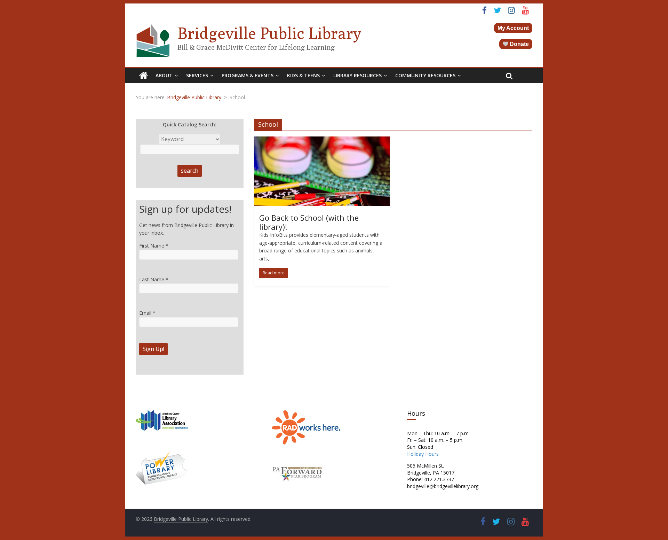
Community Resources (425, 75)
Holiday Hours (423, 454)
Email (147, 313)
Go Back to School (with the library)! (309, 222)
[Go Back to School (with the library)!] (322, 140)
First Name (153, 245)
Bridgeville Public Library (269, 33)
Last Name (153, 279)
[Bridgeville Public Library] (143, 75)
